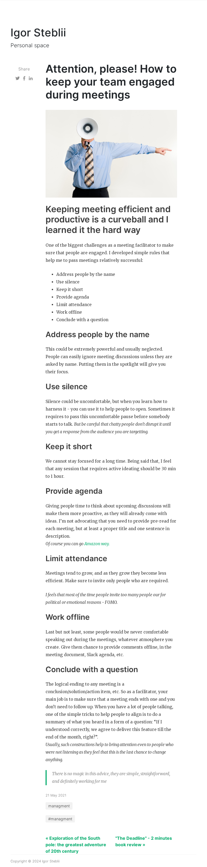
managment (59, 806)
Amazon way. (96, 543)
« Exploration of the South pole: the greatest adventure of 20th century (76, 844)
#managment (60, 819)
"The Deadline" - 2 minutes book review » (143, 841)
